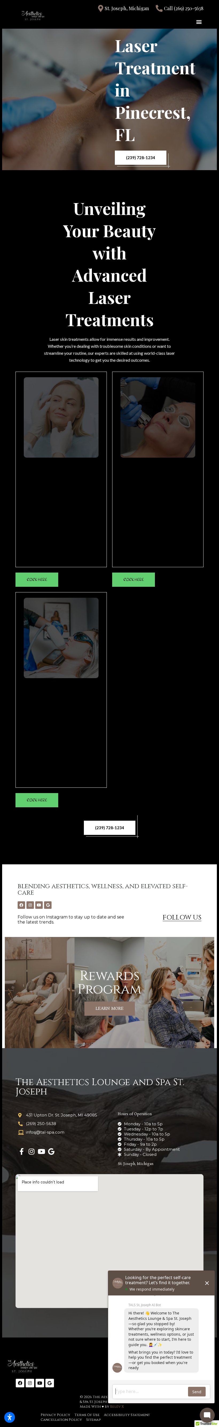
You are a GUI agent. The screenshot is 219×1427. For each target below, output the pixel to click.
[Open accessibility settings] (9, 1417)
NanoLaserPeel (61, 466)
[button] (199, 21)
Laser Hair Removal (61, 687)
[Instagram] (30, 905)
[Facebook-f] (21, 1151)
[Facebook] (21, 905)
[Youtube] (39, 905)
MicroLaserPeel (158, 466)
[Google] (48, 905)
